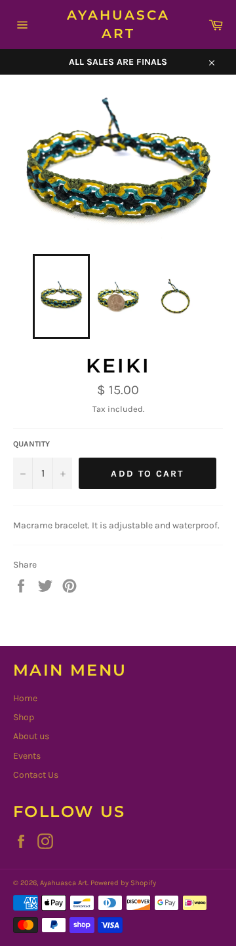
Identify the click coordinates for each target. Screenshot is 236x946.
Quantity (31, 443)
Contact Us (35, 774)
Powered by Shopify (123, 883)
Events (27, 755)
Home (25, 698)
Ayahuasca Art (118, 24)
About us (31, 736)
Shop (23, 717)
